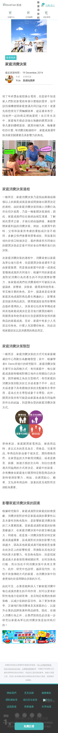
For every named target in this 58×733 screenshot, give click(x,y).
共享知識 (46, 706)
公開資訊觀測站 (28, 669)
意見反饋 (29, 692)
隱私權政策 (12, 699)
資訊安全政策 (30, 699)
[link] (29, 636)
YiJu (18, 80)
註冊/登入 (50, 5)
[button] (19, 640)
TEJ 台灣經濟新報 (44, 665)
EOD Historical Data (12, 669)
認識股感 (11, 706)
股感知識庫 (29, 80)
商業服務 (29, 706)
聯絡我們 (11, 692)
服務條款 (46, 692)
